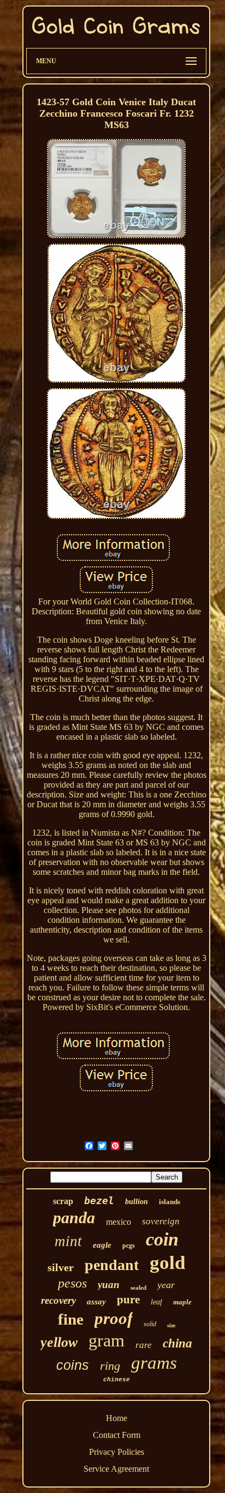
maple (182, 1302)
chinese (116, 1379)
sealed (138, 1287)
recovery (58, 1300)
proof (113, 1318)
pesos (72, 1283)
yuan (109, 1284)
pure (128, 1299)
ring (110, 1366)
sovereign (161, 1221)
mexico (118, 1221)
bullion (136, 1202)
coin (162, 1239)
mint (68, 1241)
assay (96, 1301)
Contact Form (116, 1435)
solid (150, 1324)
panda (74, 1217)
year (166, 1284)
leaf (156, 1302)
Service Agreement (116, 1468)
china (177, 1343)
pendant (112, 1264)
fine (71, 1319)
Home (116, 1418)
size (171, 1325)
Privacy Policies (116, 1451)
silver (61, 1267)
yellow (59, 1342)
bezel (99, 1200)
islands (169, 1202)
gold (167, 1262)
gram (106, 1340)
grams (154, 1363)
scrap (63, 1201)
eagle (102, 1245)
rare (143, 1345)
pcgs (128, 1245)
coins (72, 1365)
